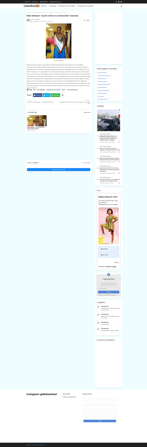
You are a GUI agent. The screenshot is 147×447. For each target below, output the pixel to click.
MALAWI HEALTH (102, 72)
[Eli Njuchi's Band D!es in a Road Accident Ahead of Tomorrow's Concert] (108, 120)
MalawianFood (102, 93)
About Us (27, 2)
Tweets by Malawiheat (69, 397)
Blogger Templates (38, 445)
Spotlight (53, 6)
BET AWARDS (41, 90)
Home (45, 6)
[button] (121, 6)
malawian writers (103, 99)
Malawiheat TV (44, 2)
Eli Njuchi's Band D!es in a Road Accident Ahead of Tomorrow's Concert (108, 138)
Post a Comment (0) (58, 169)
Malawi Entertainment (53, 90)
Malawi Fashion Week (104, 84)
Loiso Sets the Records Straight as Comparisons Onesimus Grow (110, 180)
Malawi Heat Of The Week (67, 6)
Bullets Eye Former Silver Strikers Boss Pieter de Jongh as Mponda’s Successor (110, 169)
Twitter (47, 95)
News (64, 90)
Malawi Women (102, 87)
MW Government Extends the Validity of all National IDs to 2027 (110, 149)
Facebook (38, 95)
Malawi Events (102, 78)
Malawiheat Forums (55, 2)
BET (34, 90)
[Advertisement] (60, 147)
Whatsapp (56, 95)
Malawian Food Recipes (86, 6)
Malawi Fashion (102, 81)
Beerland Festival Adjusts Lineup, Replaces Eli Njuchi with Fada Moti (110, 159)
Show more (87, 112)
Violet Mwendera (35, 12)
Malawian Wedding (103, 90)
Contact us (35, 2)
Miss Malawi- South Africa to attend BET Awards (36, 128)
